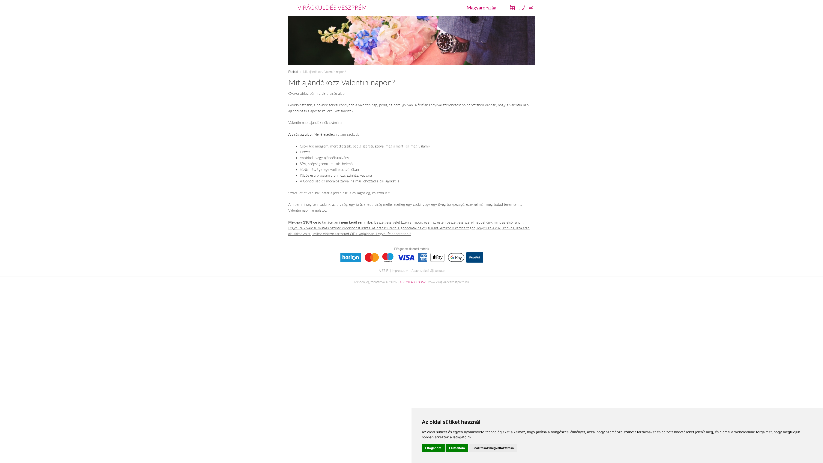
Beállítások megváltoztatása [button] (493, 448)
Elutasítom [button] (457, 448)
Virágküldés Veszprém (332, 7)
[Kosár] (512, 7)
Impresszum (400, 270)
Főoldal (293, 71)
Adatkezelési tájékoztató (428, 270)
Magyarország (481, 7)
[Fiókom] (531, 7)
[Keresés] (522, 7)
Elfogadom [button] (433, 448)
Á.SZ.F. (383, 270)
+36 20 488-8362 (412, 282)
